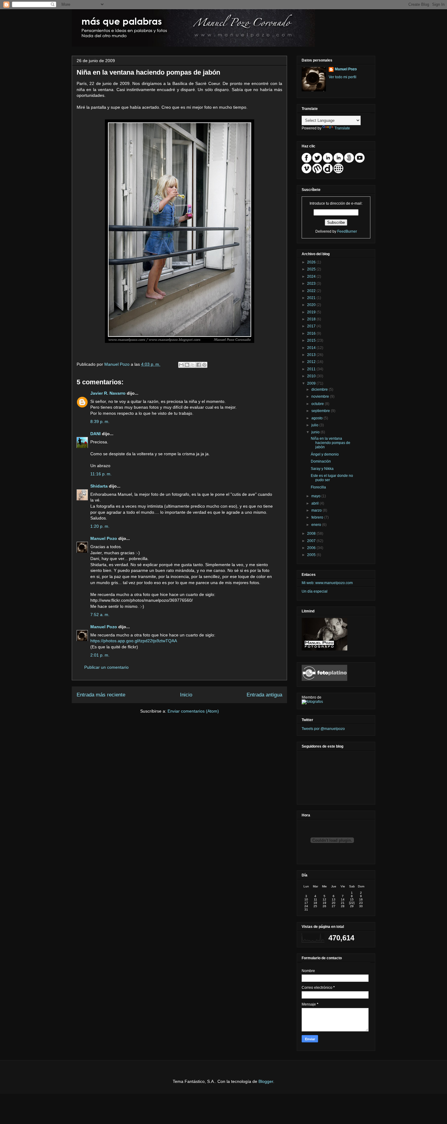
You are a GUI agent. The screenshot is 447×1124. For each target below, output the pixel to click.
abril (315, 503)
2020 (312, 305)
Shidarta (99, 486)
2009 (312, 383)
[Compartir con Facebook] (199, 365)
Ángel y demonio (325, 454)
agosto (317, 418)
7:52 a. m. (99, 614)
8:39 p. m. (99, 421)
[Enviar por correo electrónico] (181, 365)
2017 (312, 326)
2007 (312, 541)
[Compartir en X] (193, 365)
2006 (312, 548)
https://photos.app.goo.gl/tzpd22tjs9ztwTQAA (133, 640)
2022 (312, 291)
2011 (312, 369)
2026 (312, 262)
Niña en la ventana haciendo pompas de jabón (330, 442)
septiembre (321, 411)
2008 (312, 533)
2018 (312, 319)
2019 (312, 312)
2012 (312, 362)
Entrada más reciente (101, 695)
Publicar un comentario (106, 667)
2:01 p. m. (99, 655)
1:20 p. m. (99, 526)
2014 (312, 348)
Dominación (321, 461)
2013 (312, 355)
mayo (316, 496)
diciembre (320, 389)
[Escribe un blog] (187, 365)
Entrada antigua (264, 695)
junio (316, 432)
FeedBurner (347, 231)
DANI (95, 433)
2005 (312, 555)
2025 (312, 269)
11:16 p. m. (101, 473)
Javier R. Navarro (108, 393)
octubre (318, 404)
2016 (312, 333)
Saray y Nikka (322, 469)
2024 (312, 276)
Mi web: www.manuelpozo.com (327, 583)
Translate (342, 128)
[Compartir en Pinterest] (204, 365)
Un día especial (314, 591)
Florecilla (318, 487)
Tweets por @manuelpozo (323, 729)
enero (316, 525)
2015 (312, 340)
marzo (317, 510)
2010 (312, 376)
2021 (312, 298)
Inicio (186, 695)
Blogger (265, 1081)
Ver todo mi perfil (342, 77)
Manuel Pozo (117, 364)
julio (315, 425)
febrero (317, 517)
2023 (312, 283)
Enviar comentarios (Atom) (193, 711)
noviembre (320, 396)
